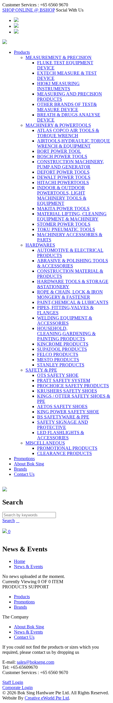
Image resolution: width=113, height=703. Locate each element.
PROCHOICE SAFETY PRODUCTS (73, 385)
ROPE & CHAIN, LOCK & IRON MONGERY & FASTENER (70, 294)
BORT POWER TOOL (59, 151)
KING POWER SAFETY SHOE (68, 411)
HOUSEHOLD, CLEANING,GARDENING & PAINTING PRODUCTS (66, 333)
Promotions (24, 458)
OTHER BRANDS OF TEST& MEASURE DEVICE (67, 107)
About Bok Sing (29, 463)
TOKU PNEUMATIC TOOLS (66, 229)
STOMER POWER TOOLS (63, 224)
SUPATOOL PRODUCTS (62, 349)
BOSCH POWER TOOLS (62, 156)
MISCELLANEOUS (45, 442)
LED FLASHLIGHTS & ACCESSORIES (60, 435)
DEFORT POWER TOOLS (63, 172)
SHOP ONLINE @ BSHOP (28, 10)
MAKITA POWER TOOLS (63, 208)
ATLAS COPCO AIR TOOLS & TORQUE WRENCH (68, 133)
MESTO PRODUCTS (58, 359)
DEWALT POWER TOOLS (63, 177)
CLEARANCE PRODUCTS (64, 453)
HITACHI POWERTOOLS (63, 182)
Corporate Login (17, 687)
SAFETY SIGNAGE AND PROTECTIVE (62, 425)
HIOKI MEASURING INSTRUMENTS (58, 86)
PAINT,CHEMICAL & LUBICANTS (72, 302)
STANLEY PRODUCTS (60, 364)
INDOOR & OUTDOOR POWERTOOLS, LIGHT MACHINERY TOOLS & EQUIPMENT (61, 195)
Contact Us (24, 474)
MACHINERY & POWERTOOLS (58, 125)
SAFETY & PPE (41, 370)
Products (22, 52)
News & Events (28, 566)
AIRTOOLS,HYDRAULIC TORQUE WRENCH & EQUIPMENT (73, 143)
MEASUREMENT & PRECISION (58, 57)
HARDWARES (40, 245)
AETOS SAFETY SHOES (62, 406)
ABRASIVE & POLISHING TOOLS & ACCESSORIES (72, 263)
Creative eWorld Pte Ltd (47, 697)
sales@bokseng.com (35, 662)
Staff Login (12, 682)
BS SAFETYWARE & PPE (63, 416)
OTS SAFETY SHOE (58, 375)
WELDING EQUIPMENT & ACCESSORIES (64, 320)
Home (19, 561)
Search (8, 520)
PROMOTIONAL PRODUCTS (67, 448)
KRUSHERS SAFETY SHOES (67, 390)
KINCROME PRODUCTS (62, 344)
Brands (20, 469)
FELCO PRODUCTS (57, 354)
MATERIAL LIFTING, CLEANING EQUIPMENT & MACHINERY (72, 216)
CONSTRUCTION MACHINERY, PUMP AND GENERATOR (70, 164)
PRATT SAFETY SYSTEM (63, 380)
